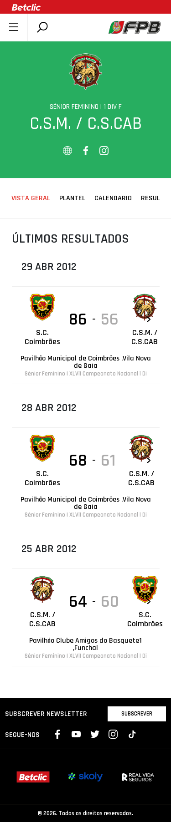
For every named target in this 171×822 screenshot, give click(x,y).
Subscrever (136, 713)
